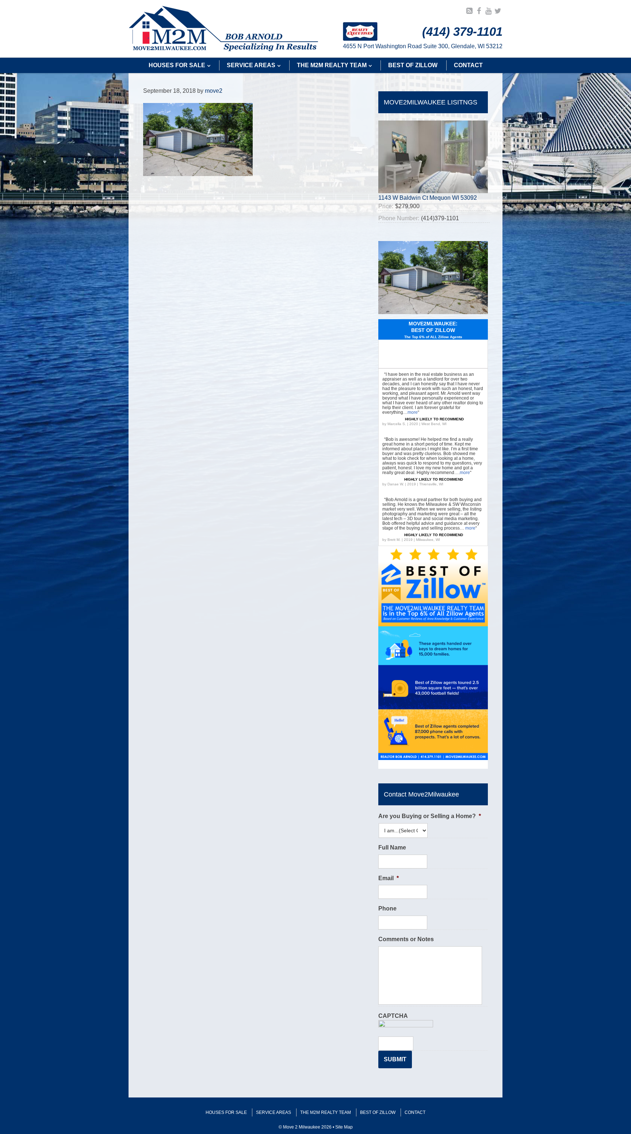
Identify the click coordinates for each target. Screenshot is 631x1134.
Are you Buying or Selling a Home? (429, 816)
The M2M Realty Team (325, 1112)
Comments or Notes (406, 939)
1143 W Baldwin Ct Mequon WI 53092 (427, 198)
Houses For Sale (226, 1112)
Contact (415, 1112)
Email (388, 878)
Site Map (344, 1127)
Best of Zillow (377, 1112)
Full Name (392, 847)
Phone (387, 908)
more (413, 412)
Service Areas (273, 1112)
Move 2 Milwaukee (224, 28)
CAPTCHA (393, 1016)
